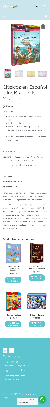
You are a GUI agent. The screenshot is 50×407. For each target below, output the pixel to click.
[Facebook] (11, 350)
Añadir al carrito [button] (13, 279)
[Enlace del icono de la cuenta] (46, 16)
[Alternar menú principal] (44, 6)
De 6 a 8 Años (16, 160)
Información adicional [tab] (12, 181)
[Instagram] (5, 350)
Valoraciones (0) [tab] (10, 187)
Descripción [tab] (8, 176)
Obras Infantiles (37, 157)
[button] (4, 16)
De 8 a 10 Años (27, 160)
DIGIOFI (17, 394)
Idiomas (27, 157)
